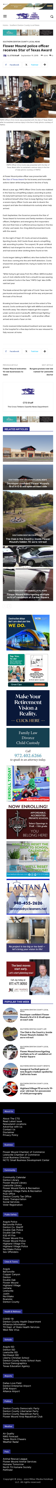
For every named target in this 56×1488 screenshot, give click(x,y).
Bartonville (9, 1271)
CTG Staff (14, 55)
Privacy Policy (10, 1135)
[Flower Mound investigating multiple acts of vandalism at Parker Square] (28, 573)
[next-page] (9, 606)
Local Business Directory (16, 1157)
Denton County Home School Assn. (22, 1360)
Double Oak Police (13, 1229)
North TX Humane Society (17, 1467)
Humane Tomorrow (13, 1464)
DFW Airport (10, 1388)
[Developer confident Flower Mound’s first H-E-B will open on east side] (28, 462)
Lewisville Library (12, 1185)
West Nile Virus (11, 1329)
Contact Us (9, 1129)
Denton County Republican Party (21, 1413)
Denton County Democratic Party (21, 1408)
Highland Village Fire (14, 1243)
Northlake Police (12, 1249)
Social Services (11, 1201)
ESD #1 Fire (9, 1235)
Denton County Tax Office (17, 1196)
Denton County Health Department (22, 1321)
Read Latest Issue (12, 1121)
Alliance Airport (11, 1391)
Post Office (9, 1193)
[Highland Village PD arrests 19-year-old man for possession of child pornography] (10, 1088)
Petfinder (8, 1469)
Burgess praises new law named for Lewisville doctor (41, 372)
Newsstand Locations (14, 1124)
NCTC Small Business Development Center (26, 1160)
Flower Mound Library (15, 1182)
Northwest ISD (11, 1355)
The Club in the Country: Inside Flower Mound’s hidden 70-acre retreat (28, 540)
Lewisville (8, 1290)
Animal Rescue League (15, 1458)
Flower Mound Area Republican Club (23, 1416)
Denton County (11, 1301)
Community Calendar (14, 1177)
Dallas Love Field (12, 1383)
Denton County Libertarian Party (20, 1411)
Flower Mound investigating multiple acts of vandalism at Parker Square (28, 596)
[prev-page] (4, 606)
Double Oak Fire (11, 1232)
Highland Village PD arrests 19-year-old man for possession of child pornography (36, 1091)
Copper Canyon (11, 1274)
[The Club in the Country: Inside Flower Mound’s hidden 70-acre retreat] (28, 518)
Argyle (6, 1268)
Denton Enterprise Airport (17, 1385)
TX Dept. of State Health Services (21, 1327)
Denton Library (11, 1180)
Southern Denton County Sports (35, 1066)
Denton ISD (9, 1349)
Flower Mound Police (14, 1240)
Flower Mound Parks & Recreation (21, 1188)
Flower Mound (10, 1282)
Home (5, 25)
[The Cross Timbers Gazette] (28, 16)
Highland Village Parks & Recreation (22, 1191)
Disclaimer (8, 1132)
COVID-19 (8, 1318)
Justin (6, 1293)
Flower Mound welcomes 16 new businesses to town (14, 372)
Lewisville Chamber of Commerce (21, 1154)
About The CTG (11, 1118)
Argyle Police (10, 1221)
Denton (7, 1277)
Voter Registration (13, 1204)
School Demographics (15, 1363)
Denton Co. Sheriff (13, 1227)
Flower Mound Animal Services (19, 1461)
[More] (45, 65)
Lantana (7, 1288)
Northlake (8, 1296)
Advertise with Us (12, 1126)
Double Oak (9, 1279)
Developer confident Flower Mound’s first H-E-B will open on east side (28, 485)
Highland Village (12, 1285)
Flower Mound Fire (13, 1238)
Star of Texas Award (15, 179)
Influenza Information (14, 1324)
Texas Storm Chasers (14, 1439)
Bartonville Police (12, 1224)
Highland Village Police (15, 1246)
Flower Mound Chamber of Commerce (24, 1152)
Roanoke (7, 1299)
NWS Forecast (10, 1436)
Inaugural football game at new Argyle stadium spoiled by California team (36, 1072)
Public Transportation (14, 1199)
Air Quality (8, 1433)
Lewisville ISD (10, 1352)
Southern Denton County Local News (24, 25)
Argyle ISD (8, 1346)
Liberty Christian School (16, 1357)
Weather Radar (11, 1441)
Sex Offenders (10, 1251)
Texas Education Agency (16, 1366)
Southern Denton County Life (27, 535)
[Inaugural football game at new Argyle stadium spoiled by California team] (10, 1070)
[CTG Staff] (5, 55)
